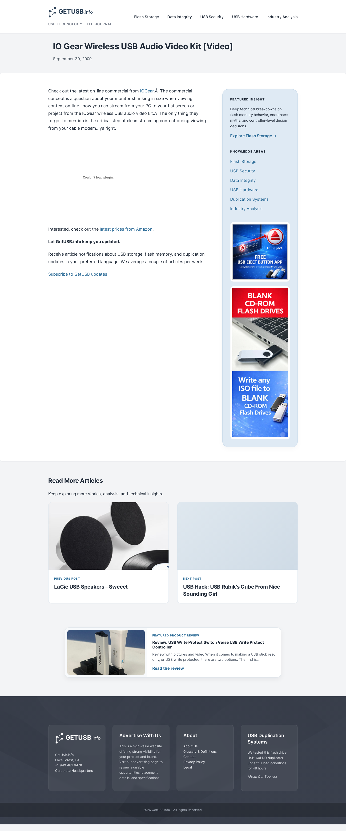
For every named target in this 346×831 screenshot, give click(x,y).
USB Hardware (245, 16)
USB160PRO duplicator (265, 758)
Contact (189, 756)
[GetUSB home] (77, 738)
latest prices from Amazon (126, 229)
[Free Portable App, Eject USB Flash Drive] (260, 252)
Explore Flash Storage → (253, 135)
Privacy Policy (194, 762)
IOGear (147, 90)
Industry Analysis (282, 16)
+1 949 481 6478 (68, 765)
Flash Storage (146, 16)
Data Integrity (179, 16)
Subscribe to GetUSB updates (77, 274)
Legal (187, 767)
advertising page (146, 762)
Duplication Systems (249, 199)
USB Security (212, 16)
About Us (190, 746)
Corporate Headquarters (74, 770)
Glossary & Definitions (200, 751)
